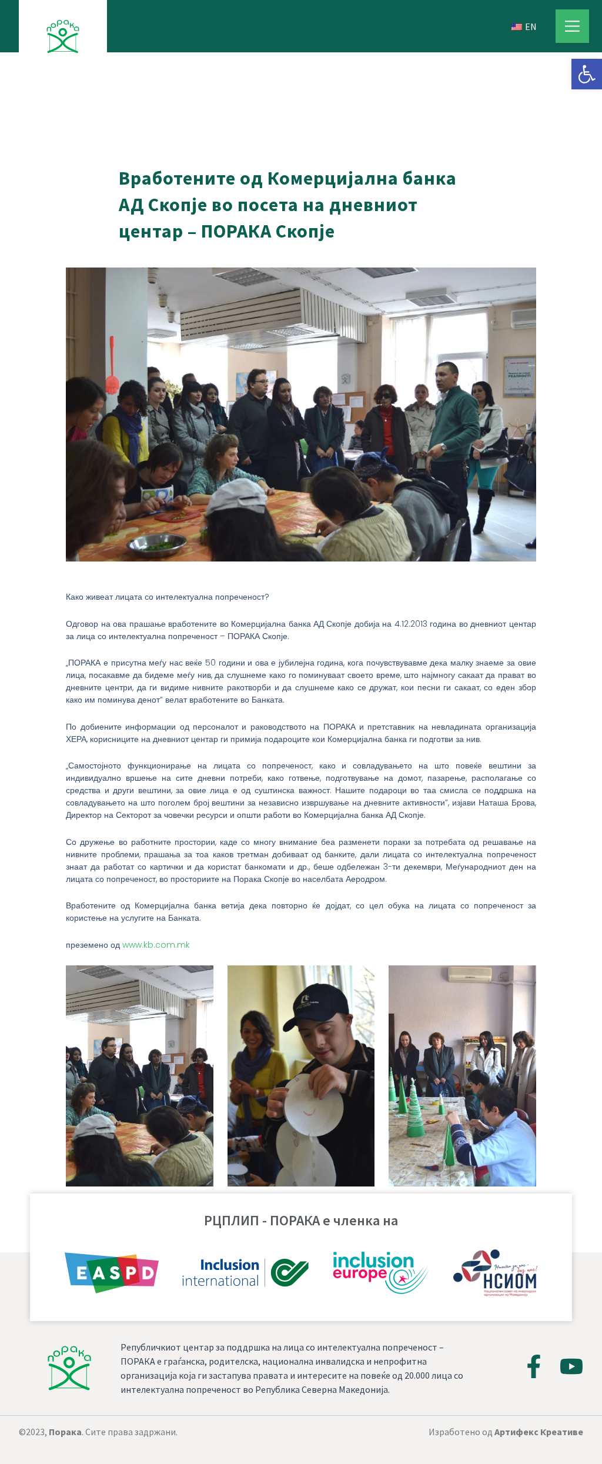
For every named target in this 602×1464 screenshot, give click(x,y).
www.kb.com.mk (156, 945)
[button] (586, 74)
